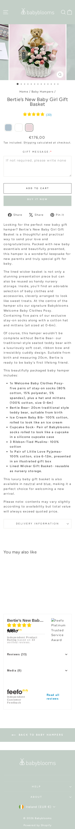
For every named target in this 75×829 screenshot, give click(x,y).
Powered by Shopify (38, 825)
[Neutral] (19, 128)
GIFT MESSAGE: (37, 151)
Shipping (30, 142)
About (36, 796)
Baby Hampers (42, 91)
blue (47, 484)
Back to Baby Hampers (40, 734)
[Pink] (29, 128)
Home (23, 91)
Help (36, 786)
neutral (29, 484)
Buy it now (37, 199)
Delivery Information (37, 523)
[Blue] (8, 128)
